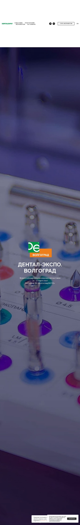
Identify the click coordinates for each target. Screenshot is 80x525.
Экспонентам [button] (20, 24)
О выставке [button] (18, 23)
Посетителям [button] (29, 23)
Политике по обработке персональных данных (55, 520)
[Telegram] (50, 23)
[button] (66, 23)
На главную (31, 24)
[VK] (54, 23)
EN (77, 23)
